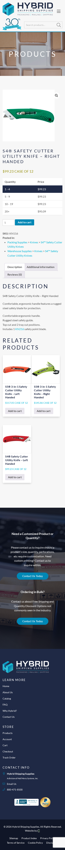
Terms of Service (15, 842)
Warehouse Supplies (19, 251)
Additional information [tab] (40, 267)
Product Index (29, 838)
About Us (8, 692)
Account (7, 739)
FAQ (5, 704)
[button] (56, 95)
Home (6, 686)
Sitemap (13, 838)
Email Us (11, 783)
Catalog (7, 698)
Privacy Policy (48, 838)
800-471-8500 (15, 789)
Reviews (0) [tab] (14, 274)
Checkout (8, 751)
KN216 (19, 329)
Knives (34, 242)
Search (58, 25)
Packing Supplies (17, 242)
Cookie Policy (35, 842)
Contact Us (9, 716)
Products (7, 733)
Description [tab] (14, 267)
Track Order (9, 757)
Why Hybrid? (10, 710)
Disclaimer (52, 842)
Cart (5, 745)
